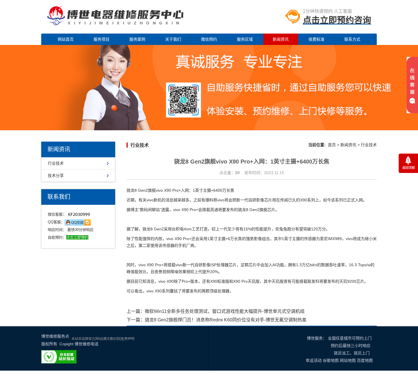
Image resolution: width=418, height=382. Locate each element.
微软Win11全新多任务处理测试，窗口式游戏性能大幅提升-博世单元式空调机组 (225, 311)
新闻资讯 (281, 39)
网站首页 (66, 39)
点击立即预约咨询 (337, 20)
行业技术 (56, 163)
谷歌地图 (331, 360)
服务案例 (137, 39)
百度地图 (365, 360)
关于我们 (173, 39)
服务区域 (245, 39)
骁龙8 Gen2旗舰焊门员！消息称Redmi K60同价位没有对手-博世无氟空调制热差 (226, 319)
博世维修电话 (86, 344)
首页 (332, 145)
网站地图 (348, 360)
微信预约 (209, 39)
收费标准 (316, 39)
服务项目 (101, 39)
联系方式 (352, 39)
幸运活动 (314, 360)
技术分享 (56, 175)
